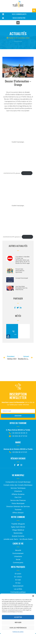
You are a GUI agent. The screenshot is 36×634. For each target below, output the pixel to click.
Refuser (18, 622)
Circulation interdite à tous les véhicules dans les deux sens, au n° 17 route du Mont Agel (22, 260)
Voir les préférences (18, 628)
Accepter (18, 617)
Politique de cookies (18, 631)
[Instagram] (21, 465)
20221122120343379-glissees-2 (12, 237)
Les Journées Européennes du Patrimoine (21, 288)
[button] (33, 596)
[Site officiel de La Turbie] (18, 4)
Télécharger (27, 173)
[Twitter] (18, 465)
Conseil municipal (21, 278)
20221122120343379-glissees (12, 173)
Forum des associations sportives (19, 270)
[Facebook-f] (15, 465)
